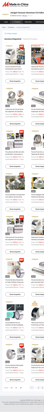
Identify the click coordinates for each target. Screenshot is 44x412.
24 (11, 388)
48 (21, 388)
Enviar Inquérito (15, 81)
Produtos (17, 22)
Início (6, 22)
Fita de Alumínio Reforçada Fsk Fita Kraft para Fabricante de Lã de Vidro (14, 367)
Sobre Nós (28, 22)
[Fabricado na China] (15, 4)
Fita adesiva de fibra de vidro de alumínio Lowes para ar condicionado (14, 154)
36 (16, 388)
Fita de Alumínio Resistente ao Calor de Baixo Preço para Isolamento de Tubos (14, 282)
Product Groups (11, 33)
